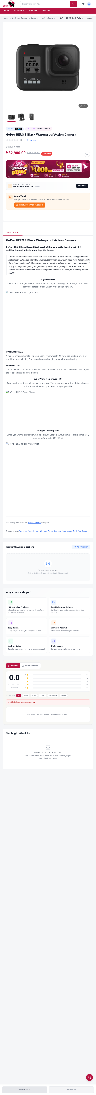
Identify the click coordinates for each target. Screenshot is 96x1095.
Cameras (34, 18)
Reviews (14, 665)
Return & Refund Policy (43, 531)
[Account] (90, 4)
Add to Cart (24, 1089)
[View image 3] (31, 117)
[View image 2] (21, 117)
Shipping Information (63, 531)
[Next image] (86, 67)
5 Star (26, 696)
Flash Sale (33, 11)
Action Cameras (49, 18)
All (19, 696)
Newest (63, 696)
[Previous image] (10, 67)
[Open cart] (83, 4)
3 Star (42, 696)
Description (12, 232)
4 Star (34, 696)
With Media (53, 696)
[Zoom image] (86, 29)
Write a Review (31, 665)
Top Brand (46, 11)
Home (6, 11)
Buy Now (71, 1089)
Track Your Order (80, 531)
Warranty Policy (25, 531)
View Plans (82, 186)
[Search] (73, 4)
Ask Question (82, 547)
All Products (19, 11)
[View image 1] (11, 117)
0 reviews (31, 140)
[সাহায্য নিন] (89, 1077)
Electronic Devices (19, 18)
